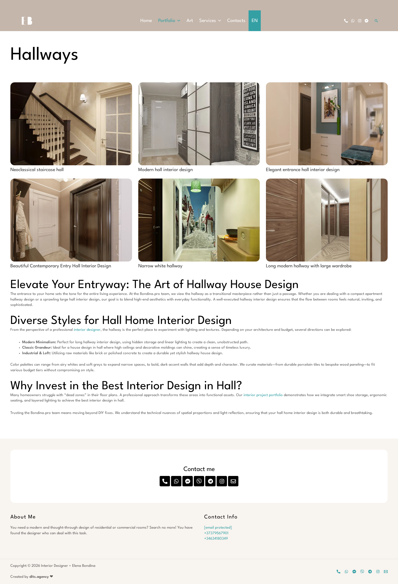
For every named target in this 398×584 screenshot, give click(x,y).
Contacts (236, 20)
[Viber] (362, 571)
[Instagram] (360, 21)
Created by (31, 577)
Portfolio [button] (166, 20)
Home (146, 20)
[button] (177, 20)
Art (190, 20)
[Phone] (346, 21)
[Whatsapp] (353, 21)
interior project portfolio (263, 395)
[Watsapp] (346, 571)
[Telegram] (370, 571)
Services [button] (207, 20)
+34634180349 (216, 538)
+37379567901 (216, 533)
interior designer (87, 330)
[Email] (386, 571)
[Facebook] (366, 21)
